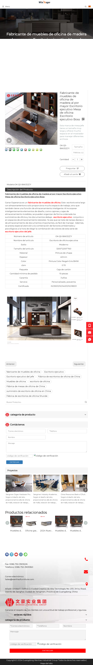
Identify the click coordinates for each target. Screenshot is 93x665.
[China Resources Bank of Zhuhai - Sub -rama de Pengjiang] (74, 492)
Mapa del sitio (46, 663)
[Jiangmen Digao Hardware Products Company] (19, 492)
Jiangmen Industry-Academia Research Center (46, 494)
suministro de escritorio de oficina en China (29, 391)
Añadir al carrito (71, 174)
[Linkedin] (11, 554)
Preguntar (71, 168)
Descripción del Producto (20, 189)
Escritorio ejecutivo (54, 372)
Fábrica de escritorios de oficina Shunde (27, 396)
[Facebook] (7, 554)
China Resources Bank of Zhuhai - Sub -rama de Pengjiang (73, 494)
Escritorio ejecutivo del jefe (20, 376)
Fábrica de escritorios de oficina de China (59, 376)
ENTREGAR (14, 462)
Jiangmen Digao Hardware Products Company (18, 494)
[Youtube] (16, 554)
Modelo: (11, 184)
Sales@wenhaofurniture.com (19, 579)
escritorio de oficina (40, 381)
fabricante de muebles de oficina (23, 372)
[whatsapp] (25, 554)
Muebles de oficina (16, 381)
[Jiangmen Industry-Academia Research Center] (46, 492)
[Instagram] (21, 554)
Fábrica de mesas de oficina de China (26, 386)
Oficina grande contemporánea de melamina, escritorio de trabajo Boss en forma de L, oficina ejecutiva (31, 530)
